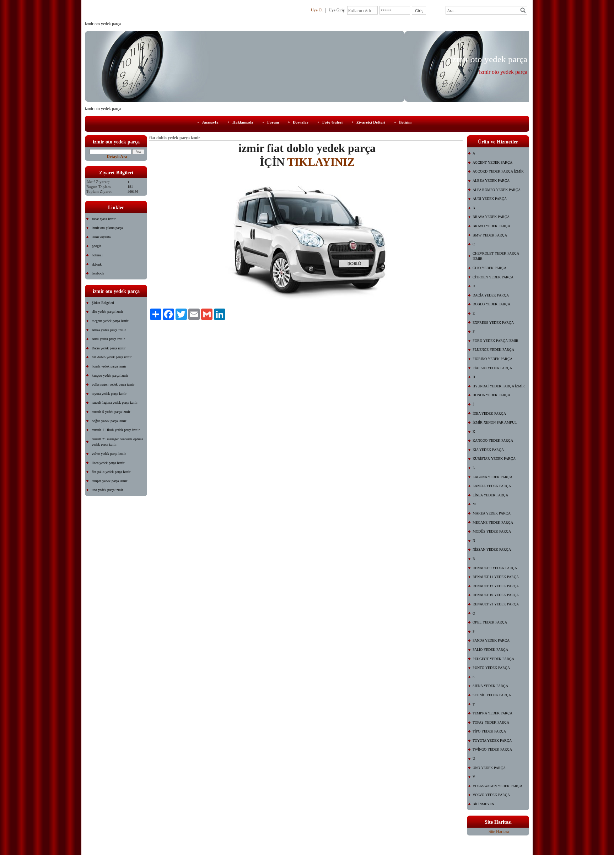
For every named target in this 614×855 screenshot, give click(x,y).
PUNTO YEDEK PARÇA (491, 668)
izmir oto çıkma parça (107, 228)
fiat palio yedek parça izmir (111, 472)
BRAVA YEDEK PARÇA (491, 217)
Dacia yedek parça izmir (108, 348)
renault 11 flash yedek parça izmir (116, 430)
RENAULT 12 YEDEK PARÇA (496, 586)
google (96, 246)
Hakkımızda (242, 122)
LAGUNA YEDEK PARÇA (492, 477)
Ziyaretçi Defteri (370, 122)
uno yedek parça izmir (107, 490)
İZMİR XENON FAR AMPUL (495, 422)
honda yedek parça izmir (109, 366)
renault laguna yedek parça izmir (115, 402)
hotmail (97, 255)
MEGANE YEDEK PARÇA (493, 522)
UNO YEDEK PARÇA (489, 768)
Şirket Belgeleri (103, 303)
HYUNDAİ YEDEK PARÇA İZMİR (499, 386)
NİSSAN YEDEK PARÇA (492, 549)
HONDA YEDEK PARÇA (491, 395)
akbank (97, 264)
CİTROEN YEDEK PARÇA (493, 277)
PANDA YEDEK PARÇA (491, 640)
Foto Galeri (332, 122)
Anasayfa (210, 122)
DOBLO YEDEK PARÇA (491, 304)
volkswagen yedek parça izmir (113, 384)
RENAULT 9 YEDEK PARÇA (495, 568)
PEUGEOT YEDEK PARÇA (493, 659)
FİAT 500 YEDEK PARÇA (492, 368)
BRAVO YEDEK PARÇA (491, 226)
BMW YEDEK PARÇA (490, 235)
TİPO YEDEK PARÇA (489, 731)
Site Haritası (499, 831)
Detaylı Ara (117, 156)
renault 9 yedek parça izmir (111, 412)
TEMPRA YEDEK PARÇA (492, 713)
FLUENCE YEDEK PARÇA (493, 350)
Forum (273, 122)
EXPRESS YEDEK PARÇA (493, 323)
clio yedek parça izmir (107, 312)
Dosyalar (300, 122)
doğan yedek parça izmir (109, 421)
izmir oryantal (102, 237)
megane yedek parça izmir (110, 321)
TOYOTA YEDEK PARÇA (492, 740)
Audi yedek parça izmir (108, 339)
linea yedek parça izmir (108, 463)
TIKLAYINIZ (321, 162)
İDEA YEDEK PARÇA (489, 413)
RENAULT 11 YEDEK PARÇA (496, 577)
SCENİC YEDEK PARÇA (492, 695)
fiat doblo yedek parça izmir (111, 357)
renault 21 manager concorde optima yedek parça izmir (117, 442)
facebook (98, 273)
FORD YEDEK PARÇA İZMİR (495, 341)
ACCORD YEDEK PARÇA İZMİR (498, 171)
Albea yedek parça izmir (109, 330)
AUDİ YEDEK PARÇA (490, 199)
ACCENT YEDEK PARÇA (492, 162)
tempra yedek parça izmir (109, 481)
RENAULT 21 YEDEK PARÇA (496, 604)
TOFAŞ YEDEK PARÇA (491, 722)
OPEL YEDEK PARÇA (490, 622)
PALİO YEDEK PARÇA (490, 650)
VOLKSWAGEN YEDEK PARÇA (497, 786)
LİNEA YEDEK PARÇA (490, 495)
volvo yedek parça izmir (109, 454)
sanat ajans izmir (103, 219)
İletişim (405, 122)
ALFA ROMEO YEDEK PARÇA (497, 190)
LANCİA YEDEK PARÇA (492, 486)
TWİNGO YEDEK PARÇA (492, 749)
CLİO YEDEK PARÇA (489, 268)
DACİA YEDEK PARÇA (491, 295)
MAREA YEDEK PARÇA (492, 513)
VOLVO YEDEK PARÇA (491, 795)
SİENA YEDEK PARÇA (490, 686)
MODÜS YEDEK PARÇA (492, 531)
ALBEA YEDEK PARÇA (491, 181)
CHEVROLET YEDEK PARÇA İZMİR (496, 256)
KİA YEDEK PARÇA (488, 450)
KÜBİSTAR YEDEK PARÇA (494, 459)
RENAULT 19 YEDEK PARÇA (496, 595)
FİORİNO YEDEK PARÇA (492, 359)
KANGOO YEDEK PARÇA (493, 440)
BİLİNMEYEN (483, 804)
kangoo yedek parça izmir (110, 375)
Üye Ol (317, 10)
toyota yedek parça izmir (109, 394)
